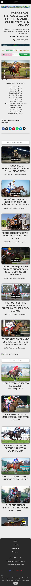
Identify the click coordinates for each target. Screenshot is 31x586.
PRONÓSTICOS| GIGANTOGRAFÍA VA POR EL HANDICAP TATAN (15, 168)
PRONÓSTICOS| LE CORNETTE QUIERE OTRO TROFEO (15, 417)
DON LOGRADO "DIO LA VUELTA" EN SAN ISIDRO (16, 478)
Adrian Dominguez (21, 40)
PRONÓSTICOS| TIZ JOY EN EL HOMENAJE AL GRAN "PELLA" (15, 236)
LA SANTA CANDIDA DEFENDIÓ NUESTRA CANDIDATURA (16, 448)
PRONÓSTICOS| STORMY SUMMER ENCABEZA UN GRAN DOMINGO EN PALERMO (15, 270)
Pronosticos (14, 36)
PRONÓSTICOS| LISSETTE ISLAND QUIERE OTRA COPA (15, 508)
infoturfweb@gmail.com (15, 565)
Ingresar (16, 552)
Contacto (15, 541)
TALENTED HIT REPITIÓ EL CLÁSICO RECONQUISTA (17, 386)
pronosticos (5, 122)
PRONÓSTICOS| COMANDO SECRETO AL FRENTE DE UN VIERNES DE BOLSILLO (15, 342)
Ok (15, 583)
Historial (15, 545)
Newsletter (15, 548)
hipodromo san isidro (14, 120)
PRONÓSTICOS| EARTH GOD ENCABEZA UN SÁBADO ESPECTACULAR (15, 202)
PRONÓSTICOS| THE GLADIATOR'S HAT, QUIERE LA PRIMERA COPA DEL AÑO (16, 306)
